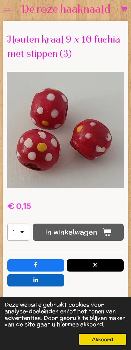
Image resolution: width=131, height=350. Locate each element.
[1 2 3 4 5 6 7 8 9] (18, 232)
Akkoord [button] (102, 339)
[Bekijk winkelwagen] (124, 9)
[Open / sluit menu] (7, 9)
